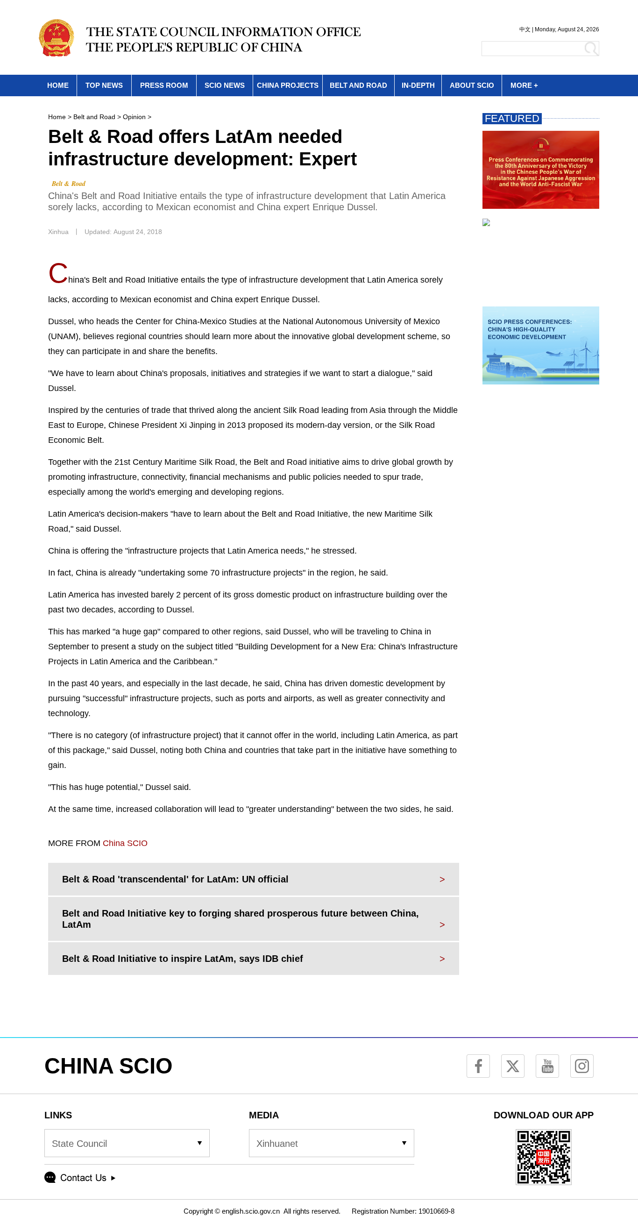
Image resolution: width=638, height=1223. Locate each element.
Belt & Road (68, 183)
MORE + (524, 85)
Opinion (134, 117)
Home (57, 117)
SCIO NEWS (225, 85)
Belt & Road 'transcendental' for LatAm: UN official (175, 879)
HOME (58, 85)
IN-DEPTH (418, 85)
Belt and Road (94, 117)
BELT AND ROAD (358, 85)
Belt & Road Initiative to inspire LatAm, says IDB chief (182, 958)
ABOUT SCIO (472, 85)
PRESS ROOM (164, 85)
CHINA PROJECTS (288, 85)
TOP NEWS (104, 85)
